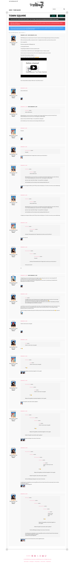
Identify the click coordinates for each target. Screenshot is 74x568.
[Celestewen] (24, 485)
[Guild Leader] (12, 327)
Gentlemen (27, 110)
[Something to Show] (12, 41)
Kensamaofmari (13, 128)
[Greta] (13, 278)
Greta (13, 275)
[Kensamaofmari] (13, 131)
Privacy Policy (37, 561)
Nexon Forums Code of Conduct (34, 27)
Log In (53, 15)
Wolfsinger (13, 447)
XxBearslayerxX (13, 165)
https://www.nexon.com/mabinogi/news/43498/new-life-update (46, 19)
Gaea (26, 343)
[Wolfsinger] (24, 372)
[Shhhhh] (13, 94)
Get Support (32, 561)
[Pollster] (15, 41)
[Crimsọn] (13, 324)
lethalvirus (13, 35)
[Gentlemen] (13, 91)
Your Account (26, 561)
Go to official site (13, 1)
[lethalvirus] (13, 38)
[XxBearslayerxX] (13, 168)
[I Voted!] (13, 41)
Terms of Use (43, 561)
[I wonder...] (15, 171)
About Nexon (48, 561)
